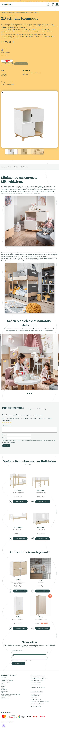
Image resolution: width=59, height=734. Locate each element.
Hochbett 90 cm (41, 492)
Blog (2, 692)
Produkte (3, 685)
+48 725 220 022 (36, 682)
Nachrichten (4, 689)
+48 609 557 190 (36, 699)
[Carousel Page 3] (31, 393)
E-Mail (4, 438)
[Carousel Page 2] (29, 393)
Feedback (16, 166)
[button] (57, 4)
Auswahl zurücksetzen (5, 52)
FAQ (2, 683)
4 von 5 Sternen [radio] (9, 422)
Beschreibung (4, 166)
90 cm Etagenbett (18, 492)
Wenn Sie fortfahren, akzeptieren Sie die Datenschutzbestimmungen (24, 660)
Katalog (3, 686)
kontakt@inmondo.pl (36, 706)
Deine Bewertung (7, 420)
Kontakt (3, 697)
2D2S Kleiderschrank (18, 619)
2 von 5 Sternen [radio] (5, 422)
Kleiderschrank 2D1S (41, 619)
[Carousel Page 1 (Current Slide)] (27, 393)
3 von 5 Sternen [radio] (7, 422)
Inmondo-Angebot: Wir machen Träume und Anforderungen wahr (15, 12)
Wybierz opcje (20, 501)
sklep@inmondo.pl (38, 680)
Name (4, 435)
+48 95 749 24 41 (36, 685)
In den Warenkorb (21, 63)
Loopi (41, 580)
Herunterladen (4, 698)
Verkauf (3, 688)
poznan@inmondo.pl (36, 694)
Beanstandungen (5, 679)
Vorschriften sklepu (6, 695)
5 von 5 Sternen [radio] (11, 422)
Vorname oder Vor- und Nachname (17, 650)
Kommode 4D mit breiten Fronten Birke (18, 582)
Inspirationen (4, 691)
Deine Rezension (6, 425)
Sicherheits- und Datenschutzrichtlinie (10, 694)
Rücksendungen (5, 682)
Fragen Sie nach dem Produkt (9, 82)
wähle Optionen (43, 538)
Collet (41, 617)
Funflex (18, 580)
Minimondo (27, 464)
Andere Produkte (23, 166)
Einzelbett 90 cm (18, 530)
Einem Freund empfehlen (8, 84)
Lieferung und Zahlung (7, 680)
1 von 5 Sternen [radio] (3, 422)
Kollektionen (29, 12)
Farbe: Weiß (4, 48)
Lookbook (10, 166)
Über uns (3, 677)
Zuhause (2, 12)
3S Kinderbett (41, 530)
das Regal (41, 582)
